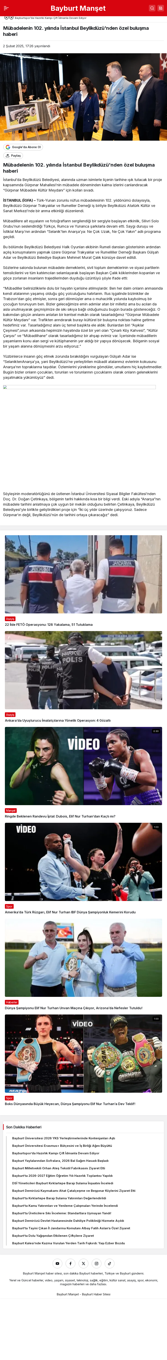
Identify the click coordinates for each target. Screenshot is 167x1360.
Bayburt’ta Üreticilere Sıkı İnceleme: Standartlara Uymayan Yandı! (61, 1213)
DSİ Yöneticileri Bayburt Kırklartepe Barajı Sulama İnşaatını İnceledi (62, 1183)
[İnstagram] (96, 1263)
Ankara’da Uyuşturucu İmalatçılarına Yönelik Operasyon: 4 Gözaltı (58, 720)
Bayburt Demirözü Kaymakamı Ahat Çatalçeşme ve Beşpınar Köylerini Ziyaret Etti (73, 1191)
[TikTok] (109, 1263)
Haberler (11, 1002)
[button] (160, 8)
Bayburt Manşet (78, 8)
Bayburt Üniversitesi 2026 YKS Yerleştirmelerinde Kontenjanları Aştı (63, 1138)
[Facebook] (70, 1263)
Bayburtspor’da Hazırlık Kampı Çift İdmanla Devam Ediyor (55, 1153)
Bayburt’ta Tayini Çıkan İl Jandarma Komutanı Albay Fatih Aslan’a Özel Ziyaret (71, 1228)
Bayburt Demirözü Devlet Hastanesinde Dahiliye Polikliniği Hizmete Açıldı (68, 1221)
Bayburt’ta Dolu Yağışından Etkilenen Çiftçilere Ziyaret (53, 1236)
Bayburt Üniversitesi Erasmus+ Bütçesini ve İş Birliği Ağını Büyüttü (62, 1146)
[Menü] (6, 8)
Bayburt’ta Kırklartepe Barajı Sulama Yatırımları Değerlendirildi (59, 1198)
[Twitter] (83, 1263)
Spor (9, 906)
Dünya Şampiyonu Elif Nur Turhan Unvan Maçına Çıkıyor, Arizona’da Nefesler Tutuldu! (73, 1008)
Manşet (10, 810)
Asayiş (10, 619)
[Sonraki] (11, 18)
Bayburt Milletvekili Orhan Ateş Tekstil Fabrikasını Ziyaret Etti (58, 1168)
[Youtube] (57, 1263)
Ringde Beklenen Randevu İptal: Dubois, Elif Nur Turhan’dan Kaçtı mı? (60, 816)
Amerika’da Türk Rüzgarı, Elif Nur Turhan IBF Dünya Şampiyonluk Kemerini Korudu (70, 912)
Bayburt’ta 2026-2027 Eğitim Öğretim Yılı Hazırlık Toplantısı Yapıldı (62, 1176)
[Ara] (152, 8)
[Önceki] (6, 18)
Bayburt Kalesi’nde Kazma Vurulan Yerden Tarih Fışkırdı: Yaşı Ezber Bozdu (68, 1243)
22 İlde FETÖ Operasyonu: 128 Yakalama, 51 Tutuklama (49, 625)
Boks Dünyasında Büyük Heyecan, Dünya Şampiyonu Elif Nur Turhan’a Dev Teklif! (70, 1104)
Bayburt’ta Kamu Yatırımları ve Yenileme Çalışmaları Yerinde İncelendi (65, 1206)
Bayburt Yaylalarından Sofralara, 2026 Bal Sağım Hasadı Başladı (60, 1161)
